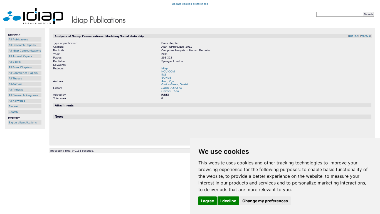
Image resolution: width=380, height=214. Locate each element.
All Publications (18, 39)
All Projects (16, 89)
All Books (15, 61)
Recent (13, 106)
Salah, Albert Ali (171, 87)
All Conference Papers (23, 72)
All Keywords (17, 100)
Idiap (164, 68)
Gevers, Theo (170, 91)
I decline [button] (228, 200)
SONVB (166, 77)
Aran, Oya (167, 81)
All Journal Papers (20, 56)
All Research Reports (22, 45)
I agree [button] (207, 200)
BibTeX (353, 35)
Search (13, 111)
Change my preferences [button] (265, 200)
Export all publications (23, 122)
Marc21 (365, 35)
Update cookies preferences (190, 3)
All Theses (15, 78)
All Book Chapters (20, 67)
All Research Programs (23, 95)
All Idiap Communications (25, 50)
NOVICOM (168, 71)
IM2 (163, 74)
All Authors (15, 84)
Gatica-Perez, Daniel (174, 84)
